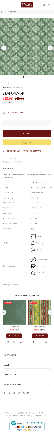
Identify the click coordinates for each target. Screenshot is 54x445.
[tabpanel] (27, 46)
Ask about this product (15, 112)
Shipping (6, 102)
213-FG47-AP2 (39, 326)
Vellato (13, 158)
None (33, 228)
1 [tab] (23, 77)
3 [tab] (27, 77)
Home (3, 12)
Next (50, 47)
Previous (3, 47)
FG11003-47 (14, 326)
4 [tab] (28, 77)
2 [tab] (25, 77)
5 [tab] (30, 77)
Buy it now (27, 142)
